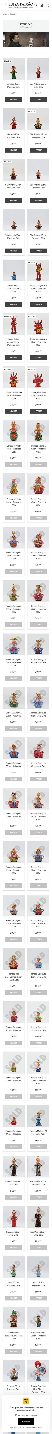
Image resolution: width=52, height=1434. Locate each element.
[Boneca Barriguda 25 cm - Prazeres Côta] (38, 799)
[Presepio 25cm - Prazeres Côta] (14, 1371)
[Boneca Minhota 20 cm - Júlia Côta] (38, 1116)
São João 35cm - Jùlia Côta (13, 1233)
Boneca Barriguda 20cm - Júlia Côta (38, 975)
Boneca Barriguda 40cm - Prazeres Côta (38, 502)
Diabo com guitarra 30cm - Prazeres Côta (38, 288)
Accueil (5, 14)
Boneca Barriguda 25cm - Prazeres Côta (13, 870)
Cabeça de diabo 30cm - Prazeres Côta (38, 395)
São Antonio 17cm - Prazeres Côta (38, 135)
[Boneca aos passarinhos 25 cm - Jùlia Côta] (14, 959)
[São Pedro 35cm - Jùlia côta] (38, 1217)
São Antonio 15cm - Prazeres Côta (38, 186)
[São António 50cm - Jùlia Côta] (14, 1166)
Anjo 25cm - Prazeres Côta (13, 1283)
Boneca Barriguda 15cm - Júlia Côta (13, 1132)
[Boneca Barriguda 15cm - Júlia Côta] (14, 1116)
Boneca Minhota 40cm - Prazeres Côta (13, 449)
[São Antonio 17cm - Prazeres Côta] (38, 119)
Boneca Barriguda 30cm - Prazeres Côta (13, 555)
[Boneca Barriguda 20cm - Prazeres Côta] (38, 1063)
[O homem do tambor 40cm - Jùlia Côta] (14, 1318)
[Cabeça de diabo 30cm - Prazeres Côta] (38, 377)
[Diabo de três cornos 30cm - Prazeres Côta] (14, 324)
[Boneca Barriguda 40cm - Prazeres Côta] (38, 484)
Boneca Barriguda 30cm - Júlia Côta (13, 815)
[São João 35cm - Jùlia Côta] (14, 1217)
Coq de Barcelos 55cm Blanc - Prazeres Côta (38, 1389)
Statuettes (13, 14)
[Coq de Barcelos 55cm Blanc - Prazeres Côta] (38, 1371)
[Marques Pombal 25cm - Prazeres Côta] (38, 1318)
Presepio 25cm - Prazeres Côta (14, 1387)
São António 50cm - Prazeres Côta (38, 1183)
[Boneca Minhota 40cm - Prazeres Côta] (14, 431)
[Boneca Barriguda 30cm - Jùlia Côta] (38, 644)
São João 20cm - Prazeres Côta (13, 135)
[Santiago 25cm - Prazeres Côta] (14, 69)
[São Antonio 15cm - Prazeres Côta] (38, 170)
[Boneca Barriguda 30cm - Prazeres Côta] (14, 537)
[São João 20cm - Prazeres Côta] (14, 119)
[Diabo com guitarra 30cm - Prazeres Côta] (38, 270)
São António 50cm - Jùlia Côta (13, 1183)
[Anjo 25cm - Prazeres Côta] (14, 1267)
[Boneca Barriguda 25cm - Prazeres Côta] (14, 852)
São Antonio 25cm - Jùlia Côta (38, 85)
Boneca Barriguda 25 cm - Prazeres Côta (38, 816)
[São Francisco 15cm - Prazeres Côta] (14, 270)
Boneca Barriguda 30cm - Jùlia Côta (38, 661)
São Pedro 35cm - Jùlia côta (38, 1233)
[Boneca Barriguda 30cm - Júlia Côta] (14, 799)
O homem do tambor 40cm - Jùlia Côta (13, 1336)
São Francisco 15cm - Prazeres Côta (13, 288)
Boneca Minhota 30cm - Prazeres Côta (13, 502)
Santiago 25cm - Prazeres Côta (14, 85)
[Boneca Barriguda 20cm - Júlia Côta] (38, 959)
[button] (48, 5)
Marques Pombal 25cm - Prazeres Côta (38, 1336)
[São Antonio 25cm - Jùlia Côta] (38, 69)
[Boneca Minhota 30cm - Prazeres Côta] (14, 484)
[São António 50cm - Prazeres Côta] (38, 1166)
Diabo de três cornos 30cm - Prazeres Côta (13, 342)
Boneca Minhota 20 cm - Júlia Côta (38, 1132)
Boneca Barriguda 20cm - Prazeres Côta (38, 1080)
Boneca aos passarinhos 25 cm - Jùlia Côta (13, 977)
